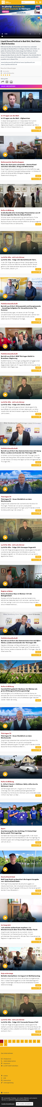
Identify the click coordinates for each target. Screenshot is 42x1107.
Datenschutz (7, 1080)
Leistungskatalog (8, 1083)
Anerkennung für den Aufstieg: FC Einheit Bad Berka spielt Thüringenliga (18, 832)
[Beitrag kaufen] (11, 82)
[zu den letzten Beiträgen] (5, 1044)
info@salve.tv (7, 1059)
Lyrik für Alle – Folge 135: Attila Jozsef (15, 404)
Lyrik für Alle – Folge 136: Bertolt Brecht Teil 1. (19, 260)
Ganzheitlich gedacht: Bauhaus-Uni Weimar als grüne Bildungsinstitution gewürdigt (19, 690)
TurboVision (14, 1066)
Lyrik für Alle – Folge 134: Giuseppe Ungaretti (18, 547)
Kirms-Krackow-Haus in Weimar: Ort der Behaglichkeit (16, 595)
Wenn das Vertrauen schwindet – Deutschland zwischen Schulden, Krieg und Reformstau (19, 165)
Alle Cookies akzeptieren (24, 1104)
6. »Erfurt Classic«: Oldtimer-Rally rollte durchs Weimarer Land (19, 785)
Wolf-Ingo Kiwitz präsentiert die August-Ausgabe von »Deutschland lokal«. (20, 880)
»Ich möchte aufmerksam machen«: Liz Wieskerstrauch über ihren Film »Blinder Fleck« (19, 928)
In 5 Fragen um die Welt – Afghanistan (15, 118)
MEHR (38, 128)
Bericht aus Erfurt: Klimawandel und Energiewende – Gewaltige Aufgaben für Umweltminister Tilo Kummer (21, 308)
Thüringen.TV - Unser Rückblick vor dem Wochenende (16, 500)
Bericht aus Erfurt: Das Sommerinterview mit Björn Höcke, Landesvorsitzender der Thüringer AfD (21, 642)
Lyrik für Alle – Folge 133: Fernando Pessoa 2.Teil (19, 1022)
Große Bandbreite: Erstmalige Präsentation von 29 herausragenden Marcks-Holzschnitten (20, 214)
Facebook (6, 1093)
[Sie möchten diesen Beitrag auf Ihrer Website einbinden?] (7, 82)
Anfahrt (5, 1076)
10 (38, 1041)
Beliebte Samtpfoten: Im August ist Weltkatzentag (20, 976)
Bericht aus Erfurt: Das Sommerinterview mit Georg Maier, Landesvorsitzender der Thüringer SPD (21, 452)
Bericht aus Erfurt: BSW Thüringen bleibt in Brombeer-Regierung (17, 357)
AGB (4, 1078)
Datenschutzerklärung (22, 1100)
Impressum (6, 1063)
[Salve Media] (21, 10)
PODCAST (35, 131)
